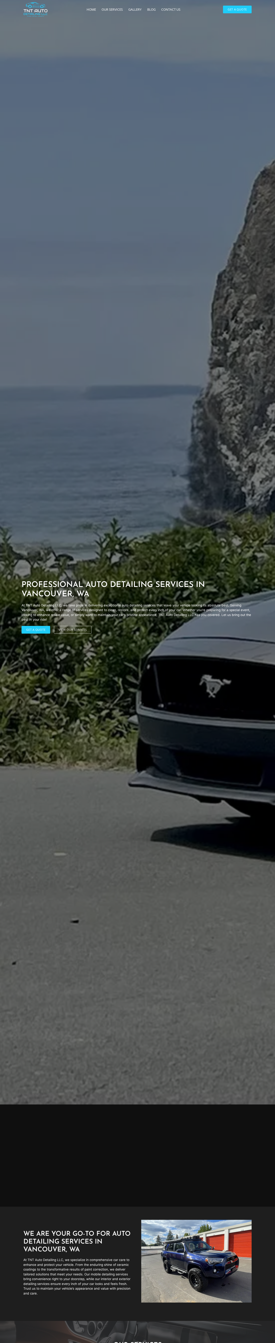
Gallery (135, 9)
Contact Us (170, 9)
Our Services (112, 9)
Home (91, 9)
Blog (151, 9)
